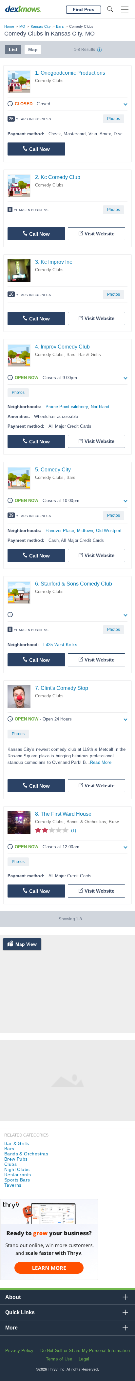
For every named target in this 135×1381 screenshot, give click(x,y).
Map (33, 49)
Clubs (10, 1164)
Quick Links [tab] (20, 1312)
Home (9, 26)
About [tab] (13, 1297)
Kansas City (41, 26)
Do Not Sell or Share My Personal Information (85, 1350)
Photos (113, 118)
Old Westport (109, 530)
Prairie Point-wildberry (67, 406)
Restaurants (17, 1174)
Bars (60, 26)
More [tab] (11, 1327)
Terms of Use (59, 1359)
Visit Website (99, 233)
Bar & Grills (89, 354)
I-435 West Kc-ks (60, 644)
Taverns (13, 1185)
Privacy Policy (19, 1350)
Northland (100, 406)
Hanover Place (60, 530)
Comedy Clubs (49, 80)
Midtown (85, 530)
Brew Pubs (119, 821)
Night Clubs (16, 1169)
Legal (84, 1359)
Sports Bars (17, 1179)
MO (22, 26)
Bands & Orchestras (86, 821)
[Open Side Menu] (124, 10)
